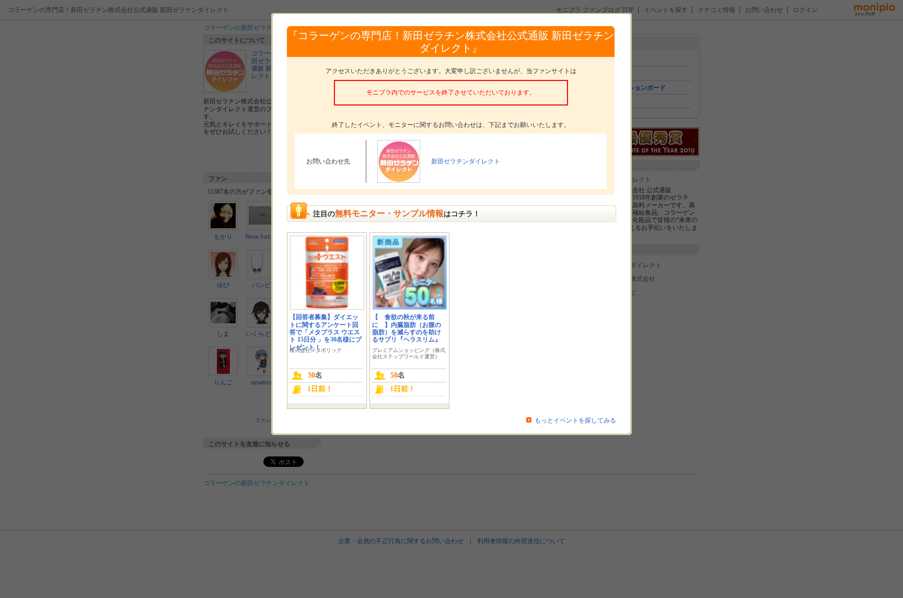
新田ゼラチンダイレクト (465, 161)
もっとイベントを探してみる (575, 420)
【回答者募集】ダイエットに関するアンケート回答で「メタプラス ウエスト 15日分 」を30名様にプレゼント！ (326, 332)
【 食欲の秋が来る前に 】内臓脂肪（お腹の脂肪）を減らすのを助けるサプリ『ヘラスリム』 (406, 328)
